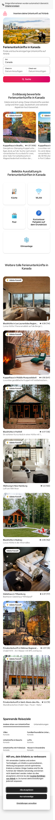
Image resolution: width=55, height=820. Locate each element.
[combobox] (26, 62)
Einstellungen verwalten (27, 803)
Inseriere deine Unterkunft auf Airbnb (30, 13)
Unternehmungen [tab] (41, 724)
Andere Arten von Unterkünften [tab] (16, 724)
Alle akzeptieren (26, 790)
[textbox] (14, 71)
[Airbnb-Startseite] (5, 13)
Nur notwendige (26, 796)
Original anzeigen (12, 6)
